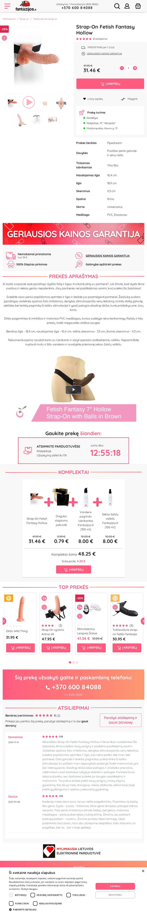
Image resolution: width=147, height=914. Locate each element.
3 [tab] (45, 102)
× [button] (143, 871)
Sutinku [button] (115, 886)
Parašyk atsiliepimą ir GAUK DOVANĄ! (120, 720)
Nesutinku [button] (115, 894)
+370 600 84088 (77, 7)
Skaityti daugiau (29, 888)
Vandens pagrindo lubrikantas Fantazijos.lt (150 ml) (86, 520)
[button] (50, 909)
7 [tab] (53, 119)
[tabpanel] (37, 58)
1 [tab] (12, 102)
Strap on (24, 18)
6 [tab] (37, 119)
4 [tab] (61, 102)
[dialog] (73, 890)
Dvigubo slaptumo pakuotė (61, 520)
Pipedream (114, 143)
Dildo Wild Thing (17, 631)
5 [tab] (20, 119)
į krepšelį (22, 647)
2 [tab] (29, 102)
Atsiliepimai (73, 708)
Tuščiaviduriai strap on (45, 18)
